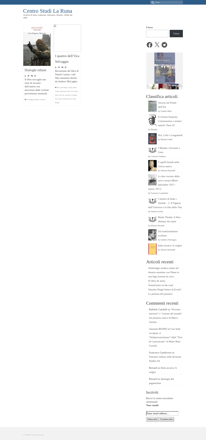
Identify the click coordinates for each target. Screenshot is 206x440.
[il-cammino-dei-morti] (165, 86)
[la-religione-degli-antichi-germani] (154, 86)
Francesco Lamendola (159, 193)
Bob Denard (64, 87)
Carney (70, 87)
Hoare (56, 95)
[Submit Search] (152, 2)
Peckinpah (74, 95)
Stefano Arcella (157, 211)
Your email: (152, 405)
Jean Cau (61, 95)
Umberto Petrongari (168, 240)
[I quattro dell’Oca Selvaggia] (67, 38)
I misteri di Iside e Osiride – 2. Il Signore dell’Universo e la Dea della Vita (165, 203)
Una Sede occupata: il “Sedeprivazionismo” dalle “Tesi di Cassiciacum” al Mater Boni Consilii (165, 337)
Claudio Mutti (166, 111)
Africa (58, 87)
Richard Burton (67, 99)
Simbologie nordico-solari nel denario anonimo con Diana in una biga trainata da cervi (163, 272)
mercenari (42, 99)
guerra (76, 91)
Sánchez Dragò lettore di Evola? (164, 289)
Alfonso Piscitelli (157, 225)
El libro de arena (156, 280)
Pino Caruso (58, 99)
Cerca (149, 27)
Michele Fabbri (167, 139)
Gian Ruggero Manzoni (32, 99)
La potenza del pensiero (160, 293)
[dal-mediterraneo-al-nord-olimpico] (175, 86)
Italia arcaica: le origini (170, 245)
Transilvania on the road (160, 285)
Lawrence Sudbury (158, 156)
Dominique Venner (65, 91)
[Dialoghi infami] (37, 45)
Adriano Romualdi (167, 170)
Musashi (154, 129)
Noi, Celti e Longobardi (170, 135)
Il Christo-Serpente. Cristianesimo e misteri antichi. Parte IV (170, 121)
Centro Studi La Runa (47, 11)
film (72, 91)
